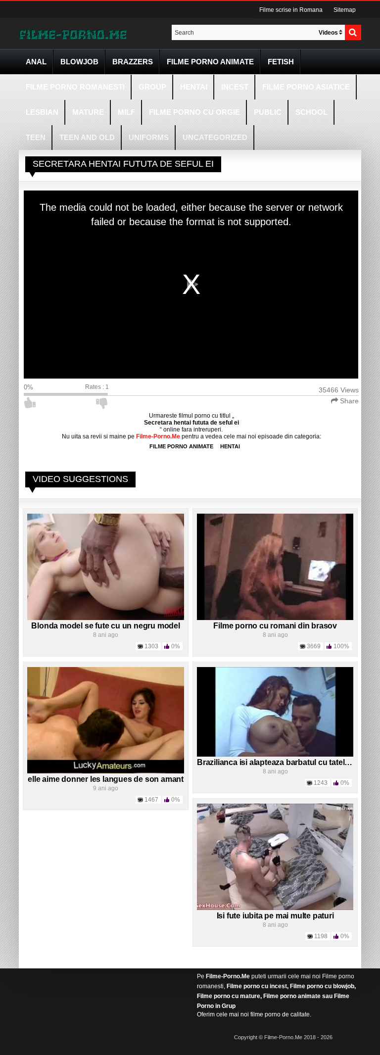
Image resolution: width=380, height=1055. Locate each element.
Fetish (281, 61)
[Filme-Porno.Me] (73, 33)
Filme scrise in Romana (291, 9)
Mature (88, 112)
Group (152, 87)
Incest (234, 87)
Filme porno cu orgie (194, 112)
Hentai (193, 87)
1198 (321, 936)
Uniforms (149, 137)
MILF (126, 112)
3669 (314, 646)
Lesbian (42, 112)
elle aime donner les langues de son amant (106, 779)
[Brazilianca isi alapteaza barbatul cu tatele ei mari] (275, 711)
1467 (151, 799)
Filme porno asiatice (306, 87)
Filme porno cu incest (257, 986)
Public (268, 112)
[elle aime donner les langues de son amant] (105, 720)
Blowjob (79, 61)
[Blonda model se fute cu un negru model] (105, 566)
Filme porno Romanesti (75, 87)
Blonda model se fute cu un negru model (105, 626)
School (311, 112)
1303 (151, 646)
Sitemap (344, 9)
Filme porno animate (210, 61)
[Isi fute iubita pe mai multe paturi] (275, 856)
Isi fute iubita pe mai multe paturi (275, 915)
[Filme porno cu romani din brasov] (275, 566)
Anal (36, 61)
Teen (36, 137)
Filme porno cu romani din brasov (275, 626)
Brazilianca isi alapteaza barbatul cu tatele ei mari (286, 762)
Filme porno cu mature (228, 996)
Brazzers (132, 61)
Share (348, 401)
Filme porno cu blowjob (322, 986)
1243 (321, 782)
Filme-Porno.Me (228, 976)
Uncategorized (215, 137)
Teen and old (87, 137)
